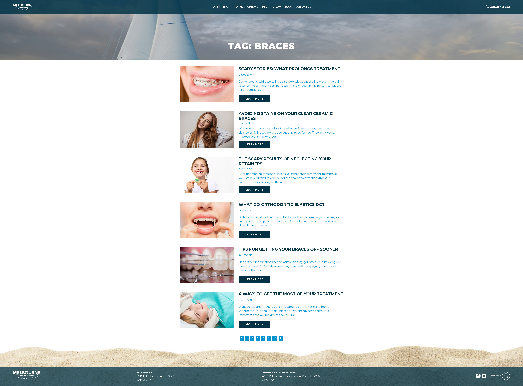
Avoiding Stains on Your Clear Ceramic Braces (286, 116)
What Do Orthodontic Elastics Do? (282, 204)
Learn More (254, 98)
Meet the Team (271, 6)
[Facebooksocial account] (478, 377)
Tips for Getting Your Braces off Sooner (288, 249)
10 (275, 338)
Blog (288, 6)
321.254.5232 (144, 380)
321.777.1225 (268, 380)
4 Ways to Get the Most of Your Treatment (291, 294)
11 (281, 338)
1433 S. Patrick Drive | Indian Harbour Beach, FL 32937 (291, 376)
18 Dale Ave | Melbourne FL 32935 (155, 376)
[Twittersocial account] (484, 377)
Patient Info (220, 6)
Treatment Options (245, 6)
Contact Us (303, 6)
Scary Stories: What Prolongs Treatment (289, 68)
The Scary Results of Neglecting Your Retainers (285, 161)
